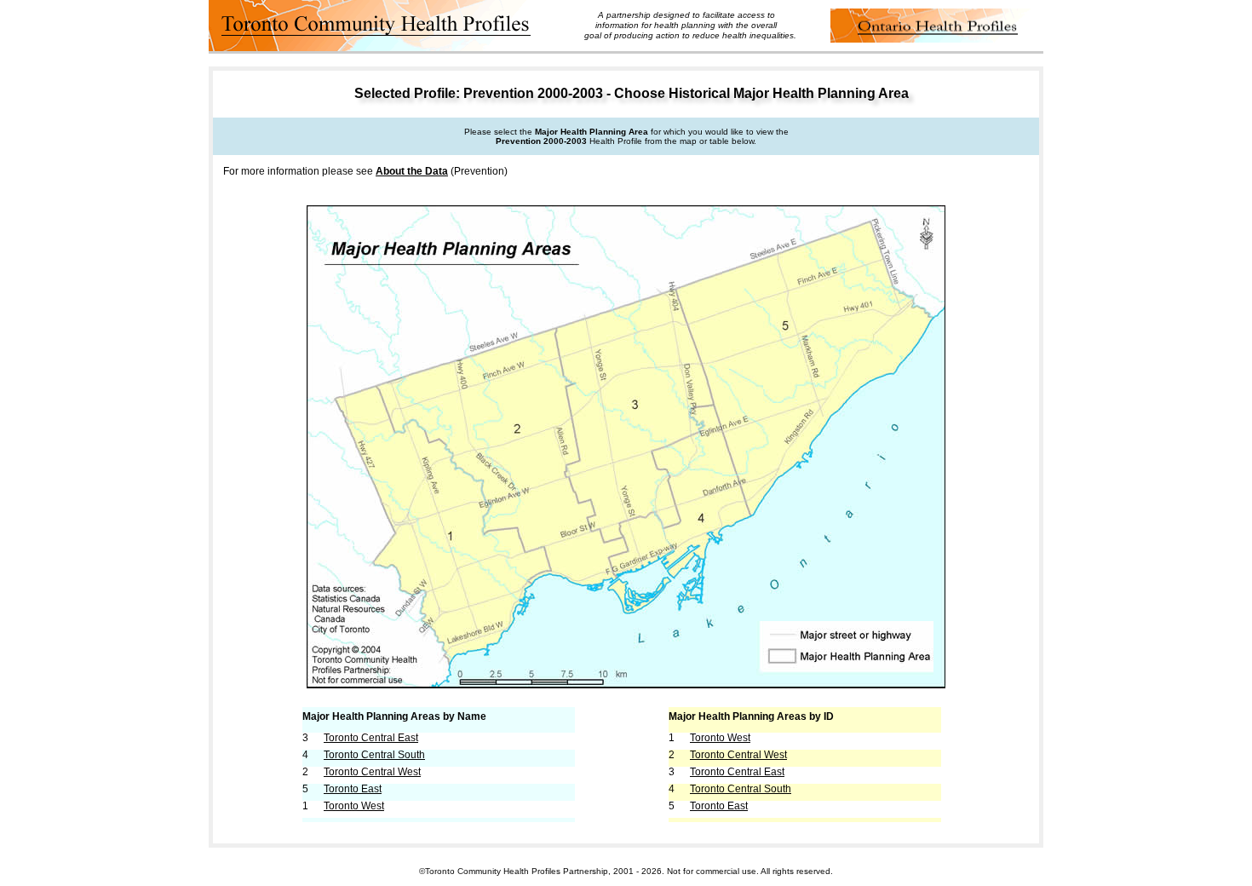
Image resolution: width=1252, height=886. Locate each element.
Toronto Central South (374, 755)
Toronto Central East (371, 738)
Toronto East (353, 789)
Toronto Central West (372, 772)
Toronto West (354, 806)
